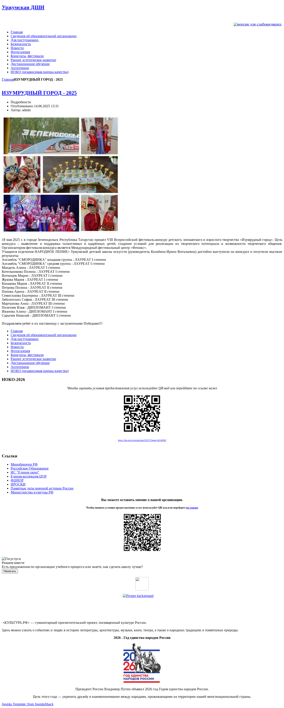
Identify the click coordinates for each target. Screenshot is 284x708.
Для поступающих (25, 40)
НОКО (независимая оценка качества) (40, 72)
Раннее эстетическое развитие (33, 60)
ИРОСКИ (18, 484)
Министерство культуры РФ (32, 492)
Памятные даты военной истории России (42, 488)
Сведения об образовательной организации (44, 36)
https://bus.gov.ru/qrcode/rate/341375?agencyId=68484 (142, 440)
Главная (17, 32)
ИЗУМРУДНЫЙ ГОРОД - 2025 (39, 93)
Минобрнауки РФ (24, 464)
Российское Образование (30, 468)
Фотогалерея (20, 52)
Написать (10, 571)
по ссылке (192, 507)
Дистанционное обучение (30, 64)
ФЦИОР (17, 480)
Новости (17, 48)
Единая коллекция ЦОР (29, 476)
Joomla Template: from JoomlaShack (27, 704)
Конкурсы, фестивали (27, 56)
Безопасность (21, 44)
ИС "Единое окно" (25, 472)
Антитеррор (20, 68)
